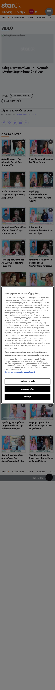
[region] (27, 345)
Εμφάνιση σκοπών (27, 381)
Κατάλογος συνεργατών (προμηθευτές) (20, 372)
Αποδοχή (27, 397)
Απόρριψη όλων (27, 389)
